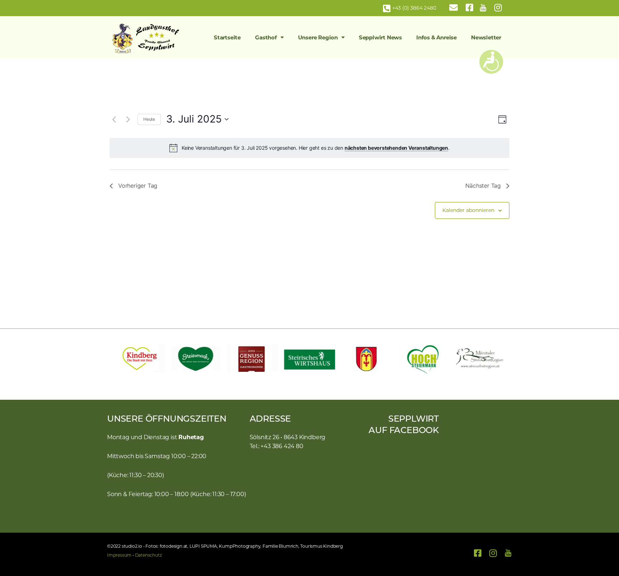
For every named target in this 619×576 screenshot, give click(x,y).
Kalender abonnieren (468, 210)
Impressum (119, 555)
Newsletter (486, 37)
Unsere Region (318, 37)
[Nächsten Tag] (128, 119)
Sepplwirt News (380, 37)
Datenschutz (148, 555)
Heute (149, 119)
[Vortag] (114, 119)
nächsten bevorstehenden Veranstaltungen (396, 148)
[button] (116, 359)
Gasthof (266, 37)
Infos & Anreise (436, 37)
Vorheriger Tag (137, 185)
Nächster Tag (483, 185)
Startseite (227, 37)
